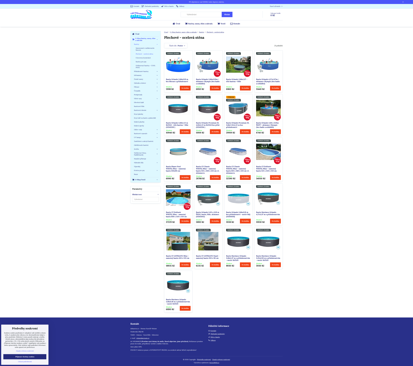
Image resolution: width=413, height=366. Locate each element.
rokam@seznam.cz (142, 338)
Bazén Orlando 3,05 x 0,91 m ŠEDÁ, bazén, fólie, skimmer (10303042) (207, 214)
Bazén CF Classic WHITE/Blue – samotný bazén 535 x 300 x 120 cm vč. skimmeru (207, 169)
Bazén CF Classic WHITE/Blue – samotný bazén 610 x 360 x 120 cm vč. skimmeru (237, 169)
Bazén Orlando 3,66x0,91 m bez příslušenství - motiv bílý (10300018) (238, 214)
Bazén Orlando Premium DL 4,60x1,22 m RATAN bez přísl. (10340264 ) (208, 125)
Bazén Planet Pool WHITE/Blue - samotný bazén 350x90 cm (176, 168)
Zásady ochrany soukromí (221, 360)
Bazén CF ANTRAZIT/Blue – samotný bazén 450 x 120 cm (177, 257)
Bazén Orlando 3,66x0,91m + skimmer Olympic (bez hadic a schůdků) (208, 81)
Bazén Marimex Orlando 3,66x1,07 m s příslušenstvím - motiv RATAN (238, 258)
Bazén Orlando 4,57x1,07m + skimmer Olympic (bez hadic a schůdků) (268, 81)
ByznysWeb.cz (214, 363)
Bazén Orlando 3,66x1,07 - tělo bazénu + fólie (236, 80)
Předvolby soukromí (204, 360)
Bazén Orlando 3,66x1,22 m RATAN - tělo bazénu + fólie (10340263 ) (177, 125)
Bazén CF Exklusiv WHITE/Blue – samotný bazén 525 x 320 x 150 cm (266, 168)
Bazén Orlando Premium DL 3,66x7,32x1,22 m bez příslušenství (237, 125)
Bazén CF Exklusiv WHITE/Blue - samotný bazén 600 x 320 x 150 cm (176, 214)
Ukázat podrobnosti (25, 362)
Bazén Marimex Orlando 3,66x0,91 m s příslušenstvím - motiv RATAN (178, 301)
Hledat (227, 14)
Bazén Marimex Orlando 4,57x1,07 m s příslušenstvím (268, 213)
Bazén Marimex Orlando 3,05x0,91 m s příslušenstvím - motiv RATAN (268, 258)
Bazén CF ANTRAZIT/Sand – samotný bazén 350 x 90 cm (207, 257)
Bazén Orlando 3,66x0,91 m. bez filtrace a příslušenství (177, 80)
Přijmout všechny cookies (24, 357)
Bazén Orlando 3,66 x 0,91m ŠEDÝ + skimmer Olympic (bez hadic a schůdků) (267, 125)
